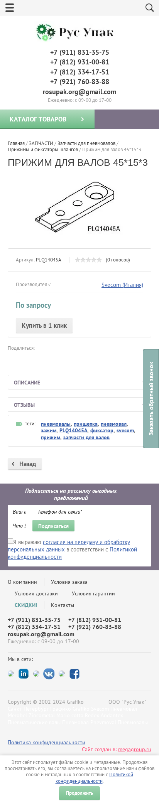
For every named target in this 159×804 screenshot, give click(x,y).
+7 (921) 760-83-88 (79, 81)
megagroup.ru (134, 749)
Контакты (62, 605)
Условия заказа (69, 581)
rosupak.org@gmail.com (79, 91)
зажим (48, 430)
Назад (27, 464)
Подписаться (53, 526)
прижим (50, 437)
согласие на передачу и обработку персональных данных (69, 545)
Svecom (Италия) (122, 284)
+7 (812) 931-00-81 (79, 61)
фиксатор (101, 430)
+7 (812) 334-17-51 (79, 71)
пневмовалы (56, 423)
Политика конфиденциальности (46, 742)
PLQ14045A (73, 430)
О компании (22, 581)
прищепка (86, 423)
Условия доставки (36, 593)
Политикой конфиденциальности (95, 777)
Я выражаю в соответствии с (72, 549)
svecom (125, 430)
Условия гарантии (93, 593)
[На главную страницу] (77, 32)
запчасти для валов (86, 437)
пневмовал (114, 423)
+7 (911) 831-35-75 (79, 52)
